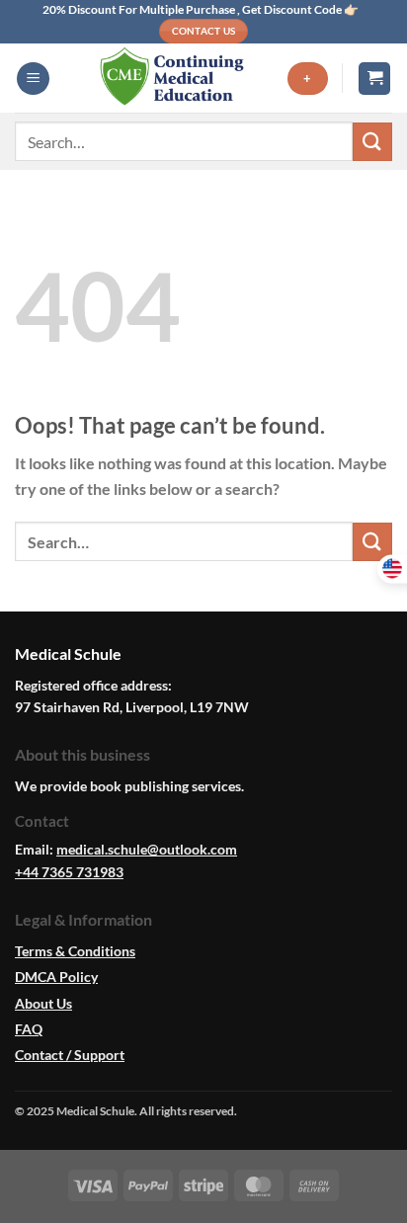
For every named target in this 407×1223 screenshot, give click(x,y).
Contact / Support (69, 1054)
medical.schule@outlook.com (146, 849)
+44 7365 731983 (69, 871)
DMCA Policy (56, 976)
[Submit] (372, 141)
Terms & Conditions (75, 950)
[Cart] (374, 78)
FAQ (28, 1028)
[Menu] (33, 78)
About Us (43, 1003)
